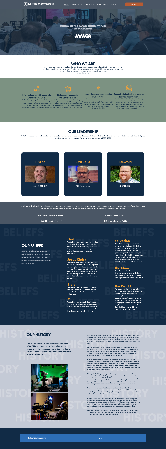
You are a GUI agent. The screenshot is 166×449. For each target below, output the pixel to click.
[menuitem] (66, 4)
